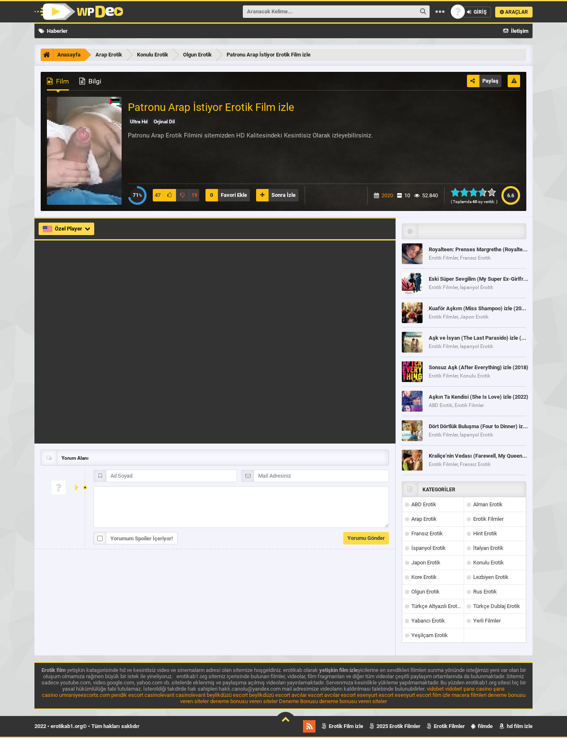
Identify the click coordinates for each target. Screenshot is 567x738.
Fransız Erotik (426, 533)
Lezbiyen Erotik (490, 577)
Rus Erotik (484, 591)
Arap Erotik (423, 519)
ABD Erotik (423, 504)
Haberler (57, 31)
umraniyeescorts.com (84, 695)
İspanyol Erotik (428, 548)
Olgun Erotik (425, 591)
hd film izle (519, 726)
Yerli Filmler (486, 621)
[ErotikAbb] (78, 11)
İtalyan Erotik (487, 548)
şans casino (477, 689)
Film (61, 81)
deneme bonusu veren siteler (244, 701)
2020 (387, 195)
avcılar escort (307, 695)
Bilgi (94, 81)
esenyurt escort (375, 695)
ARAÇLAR (516, 12)
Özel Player (69, 229)
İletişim (519, 31)
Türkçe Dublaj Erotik (496, 606)
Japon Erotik (425, 562)
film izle (441, 695)
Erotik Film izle (345, 726)
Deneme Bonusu (298, 701)
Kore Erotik (423, 577)
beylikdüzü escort (227, 695)
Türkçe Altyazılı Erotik (435, 606)
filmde (485, 726)
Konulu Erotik (488, 562)
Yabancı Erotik (427, 621)
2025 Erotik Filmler (397, 726)
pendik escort (127, 695)
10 (494, 192)
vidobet (435, 689)
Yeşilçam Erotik (429, 635)
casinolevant (159, 695)
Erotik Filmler (487, 519)
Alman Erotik (487, 504)
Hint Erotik (484, 533)
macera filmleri (469, 695)
